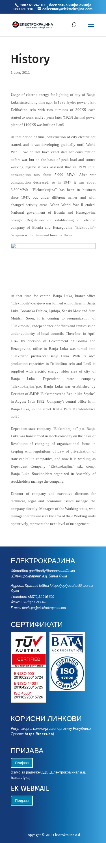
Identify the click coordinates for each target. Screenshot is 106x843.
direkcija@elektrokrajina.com (44, 607)
